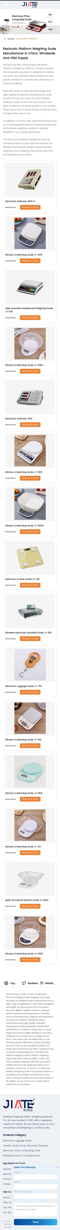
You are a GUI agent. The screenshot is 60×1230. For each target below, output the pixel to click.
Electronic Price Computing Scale (21, 1150)
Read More (10, 207)
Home (11, 39)
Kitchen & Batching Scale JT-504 (23, 793)
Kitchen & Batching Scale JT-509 (23, 255)
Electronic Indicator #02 (18, 418)
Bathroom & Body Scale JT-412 (22, 579)
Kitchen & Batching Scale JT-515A (24, 365)
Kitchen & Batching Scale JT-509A (24, 526)
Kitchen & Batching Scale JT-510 (23, 740)
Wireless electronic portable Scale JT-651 (28, 633)
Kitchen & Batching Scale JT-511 (23, 847)
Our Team (8, 1207)
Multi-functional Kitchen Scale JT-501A (26, 900)
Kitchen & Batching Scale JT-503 (23, 472)
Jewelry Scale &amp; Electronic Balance (25, 1145)
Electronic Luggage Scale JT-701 (23, 686)
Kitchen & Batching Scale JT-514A (24, 954)
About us (8, 1197)
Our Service (9, 1212)
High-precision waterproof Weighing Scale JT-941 (29, 310)
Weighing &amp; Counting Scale (21, 1155)
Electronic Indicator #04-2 (20, 201)
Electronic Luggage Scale (17, 1140)
